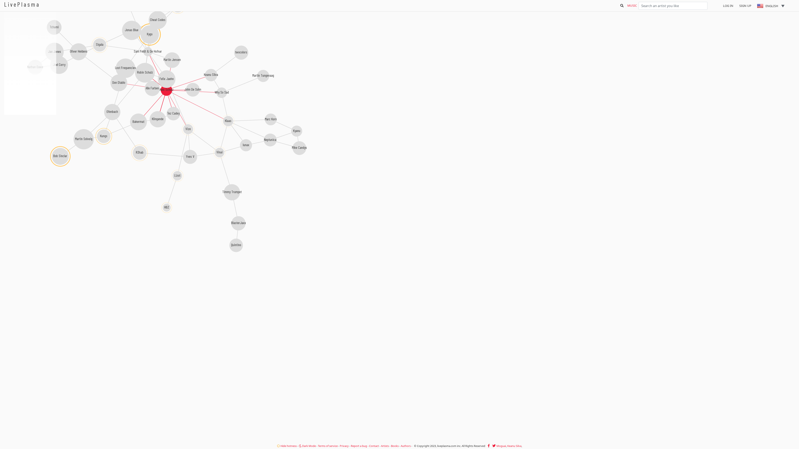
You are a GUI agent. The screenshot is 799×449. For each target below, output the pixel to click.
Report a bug (359, 446)
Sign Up (745, 6)
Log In (728, 6)
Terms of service (328, 446)
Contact (374, 446)
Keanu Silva (514, 446)
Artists (385, 446)
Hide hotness (288, 446)
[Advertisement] (30, 137)
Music (632, 5)
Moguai (501, 446)
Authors (406, 446)
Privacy (344, 446)
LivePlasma (22, 4)
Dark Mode (308, 446)
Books (395, 446)
